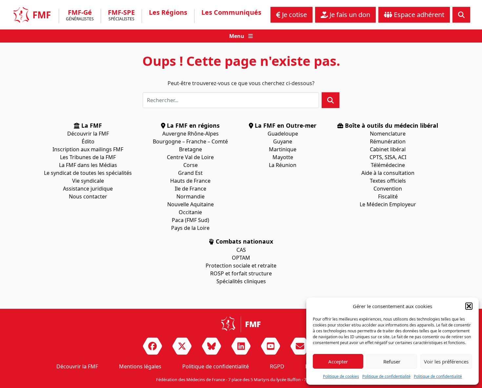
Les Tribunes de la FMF (88, 157)
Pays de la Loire (190, 227)
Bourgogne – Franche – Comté (190, 141)
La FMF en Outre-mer (284, 125)
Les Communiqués (231, 12)
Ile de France (190, 188)
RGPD (277, 366)
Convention (387, 188)
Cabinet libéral (388, 149)
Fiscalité (388, 196)
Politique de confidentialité (386, 376)
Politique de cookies (341, 376)
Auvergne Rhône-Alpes (190, 133)
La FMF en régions (192, 125)
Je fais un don (349, 14)
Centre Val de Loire (190, 157)
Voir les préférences (446, 361)
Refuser (391, 361)
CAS (241, 249)
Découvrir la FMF (88, 133)
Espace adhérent (418, 14)
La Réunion (282, 165)
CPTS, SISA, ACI (388, 157)
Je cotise (293, 14)
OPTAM (241, 257)
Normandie (190, 196)
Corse (190, 165)
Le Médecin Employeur (388, 204)
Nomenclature (388, 133)
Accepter (338, 361)
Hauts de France (190, 180)
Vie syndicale (88, 180)
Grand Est (190, 172)
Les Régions (168, 12)
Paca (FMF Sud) (190, 220)
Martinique (282, 149)
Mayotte (282, 157)
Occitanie (190, 212)
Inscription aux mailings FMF (87, 149)
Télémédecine (388, 165)
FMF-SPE (121, 15)
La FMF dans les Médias (88, 165)
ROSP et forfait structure (241, 273)
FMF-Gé (80, 15)
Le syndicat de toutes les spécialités (88, 172)
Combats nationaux (243, 241)
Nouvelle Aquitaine (190, 204)
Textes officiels (388, 180)
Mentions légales (140, 366)
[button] (469, 306)
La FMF (91, 125)
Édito (88, 141)
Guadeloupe (283, 133)
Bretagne (190, 149)
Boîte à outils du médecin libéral (390, 125)
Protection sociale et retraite (241, 265)
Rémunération (388, 141)
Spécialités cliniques (241, 281)
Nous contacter (88, 196)
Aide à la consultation (387, 172)
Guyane (282, 141)
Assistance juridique (88, 188)
